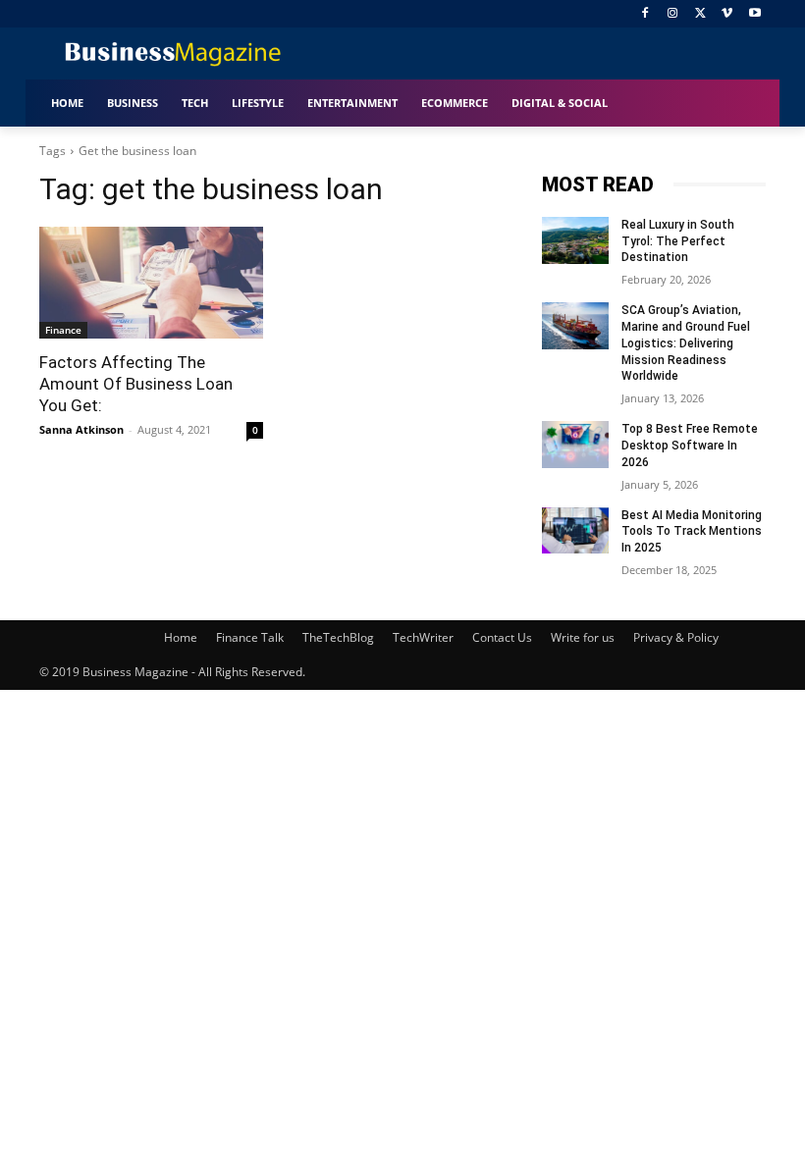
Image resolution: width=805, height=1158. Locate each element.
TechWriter (423, 637)
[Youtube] (754, 14)
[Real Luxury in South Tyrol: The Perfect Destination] (575, 240)
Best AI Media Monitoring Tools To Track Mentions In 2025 (691, 531)
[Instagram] (673, 14)
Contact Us (502, 637)
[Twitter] (700, 14)
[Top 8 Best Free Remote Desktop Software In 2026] (575, 444)
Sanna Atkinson (81, 429)
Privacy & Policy (676, 637)
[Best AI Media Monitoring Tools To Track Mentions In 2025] (575, 530)
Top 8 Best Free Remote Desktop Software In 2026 (689, 445)
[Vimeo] (727, 14)
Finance (63, 330)
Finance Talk (250, 637)
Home (180, 637)
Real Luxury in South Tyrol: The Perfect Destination (677, 241)
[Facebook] (645, 14)
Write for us (583, 637)
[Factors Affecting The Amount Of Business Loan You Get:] (151, 283)
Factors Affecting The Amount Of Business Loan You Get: (136, 383)
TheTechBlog (338, 637)
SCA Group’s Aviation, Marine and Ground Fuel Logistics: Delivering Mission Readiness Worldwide (685, 343)
